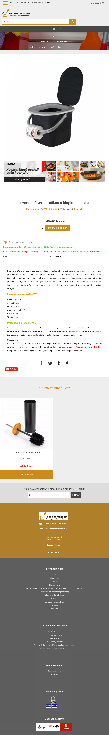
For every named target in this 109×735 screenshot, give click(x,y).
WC (52, 47)
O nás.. (55, 575)
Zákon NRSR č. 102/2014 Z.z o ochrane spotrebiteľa (54, 645)
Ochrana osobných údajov (54, 595)
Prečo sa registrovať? (54, 635)
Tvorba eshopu (53, 545)
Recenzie (78, 209)
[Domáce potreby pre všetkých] (39, 13)
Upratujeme (42, 47)
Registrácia (24, 3)
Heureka (54, 675)
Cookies (54, 598)
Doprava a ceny (54, 671)
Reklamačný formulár (54, 642)
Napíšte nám (54, 585)
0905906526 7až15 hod (56, 523)
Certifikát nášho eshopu (54, 602)
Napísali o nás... (54, 578)
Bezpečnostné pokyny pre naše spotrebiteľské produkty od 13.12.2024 (55, 588)
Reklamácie (54, 638)
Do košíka (28, 474)
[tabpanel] (54, 172)
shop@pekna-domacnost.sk (55, 528)
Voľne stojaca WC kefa (26, 452)
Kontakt (54, 581)
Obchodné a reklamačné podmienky (54, 592)
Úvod (30, 47)
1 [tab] (54, 178)
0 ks (93, 3)
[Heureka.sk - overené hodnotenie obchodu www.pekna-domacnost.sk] (100, 22)
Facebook (55, 605)
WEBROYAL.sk (53, 553)
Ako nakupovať (54, 631)
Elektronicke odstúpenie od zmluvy (54, 648)
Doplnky (62, 47)
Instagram (54, 609)
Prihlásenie (13, 3)
